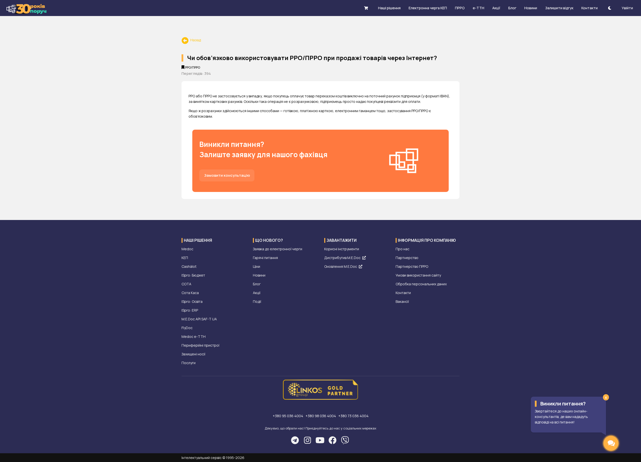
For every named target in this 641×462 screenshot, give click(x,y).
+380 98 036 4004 (321, 415)
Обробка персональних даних (421, 284)
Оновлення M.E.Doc (340, 266)
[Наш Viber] (345, 440)
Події (257, 301)
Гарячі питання (265, 257)
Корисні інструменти (341, 249)
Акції (256, 292)
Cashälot (189, 266)
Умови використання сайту (418, 275)
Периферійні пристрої (200, 345)
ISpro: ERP (190, 310)
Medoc (187, 249)
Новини (259, 275)
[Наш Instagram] (307, 440)
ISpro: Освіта (192, 301)
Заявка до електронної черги (277, 249)
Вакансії (402, 301)
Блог (257, 284)
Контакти (403, 292)
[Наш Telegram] (294, 440)
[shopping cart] (366, 8)
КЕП (185, 257)
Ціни (256, 266)
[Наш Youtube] (320, 440)
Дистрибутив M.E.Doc (342, 257)
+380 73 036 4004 (353, 415)
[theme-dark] (610, 8)
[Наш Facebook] (332, 440)
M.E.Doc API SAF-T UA (199, 319)
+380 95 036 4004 (288, 415)
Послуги (189, 362)
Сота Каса (190, 292)
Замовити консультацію (227, 175)
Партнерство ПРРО (412, 266)
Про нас (402, 249)
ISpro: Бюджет (193, 275)
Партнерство (407, 257)
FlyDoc (187, 327)
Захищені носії (193, 354)
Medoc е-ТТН (194, 336)
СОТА (186, 284)
